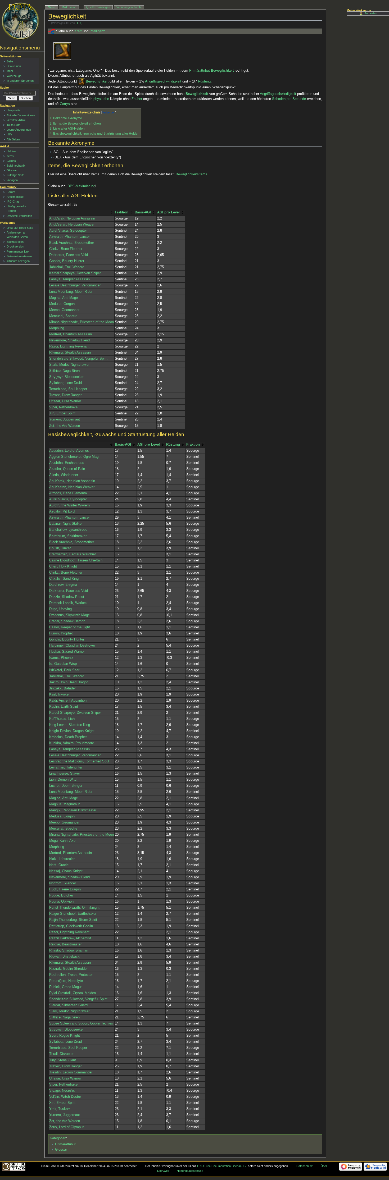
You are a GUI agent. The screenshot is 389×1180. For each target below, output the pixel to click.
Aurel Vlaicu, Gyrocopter (68, 230)
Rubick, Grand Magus (66, 987)
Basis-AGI (143, 212)
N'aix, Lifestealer (62, 859)
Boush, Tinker (60, 548)
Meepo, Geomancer (64, 310)
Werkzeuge (14, 75)
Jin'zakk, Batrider (62, 688)
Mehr (10, 70)
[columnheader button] (81, 212)
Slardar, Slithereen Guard (68, 1005)
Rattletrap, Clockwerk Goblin (71, 926)
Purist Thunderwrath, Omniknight (74, 907)
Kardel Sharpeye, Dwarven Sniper (75, 273)
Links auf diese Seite (20, 227)
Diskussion (69, 7)
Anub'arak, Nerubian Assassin (72, 218)
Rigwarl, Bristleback (64, 956)
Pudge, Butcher (61, 895)
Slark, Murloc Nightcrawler (69, 365)
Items (10, 156)
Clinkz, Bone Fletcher (65, 249)
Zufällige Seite (15, 175)
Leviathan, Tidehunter (65, 767)
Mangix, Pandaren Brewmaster (72, 810)
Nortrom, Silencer (62, 883)
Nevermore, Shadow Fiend (69, 340)
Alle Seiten (13, 139)
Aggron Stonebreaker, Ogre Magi (74, 457)
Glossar (61, 1149)
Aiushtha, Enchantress (66, 463)
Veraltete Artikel (16, 120)
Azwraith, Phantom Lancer (69, 237)
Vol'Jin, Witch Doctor (65, 1097)
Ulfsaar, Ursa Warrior (65, 401)
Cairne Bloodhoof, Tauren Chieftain (75, 560)
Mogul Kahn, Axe (62, 841)
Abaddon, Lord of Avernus (69, 450)
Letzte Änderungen (19, 129)
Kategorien (58, 1138)
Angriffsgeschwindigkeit (163, 81)
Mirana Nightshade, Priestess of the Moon (81, 322)
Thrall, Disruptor (61, 1054)
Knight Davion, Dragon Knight (71, 731)
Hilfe (9, 134)
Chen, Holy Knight (63, 566)
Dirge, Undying (60, 609)
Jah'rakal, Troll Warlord (66, 267)
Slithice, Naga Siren (64, 371)
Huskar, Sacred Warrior (67, 651)
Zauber (137, 99)
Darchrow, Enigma (63, 585)
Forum (11, 192)
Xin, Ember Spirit (62, 413)
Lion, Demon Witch (63, 779)
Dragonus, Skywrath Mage (69, 615)
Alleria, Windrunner (63, 475)
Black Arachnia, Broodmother (71, 243)
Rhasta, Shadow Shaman (68, 950)
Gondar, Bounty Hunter (66, 261)
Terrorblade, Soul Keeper (68, 389)
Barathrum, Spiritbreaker (68, 536)
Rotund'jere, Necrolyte (66, 981)
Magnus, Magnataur (64, 804)
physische (101, 99)
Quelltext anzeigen (98, 7)
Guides (11, 160)
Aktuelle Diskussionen (21, 115)
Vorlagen (12, 180)
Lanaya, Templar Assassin (69, 279)
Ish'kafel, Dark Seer (64, 670)
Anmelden (370, 13)
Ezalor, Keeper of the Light (69, 627)
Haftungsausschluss (190, 1170)
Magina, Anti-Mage (63, 298)
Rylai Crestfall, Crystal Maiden (72, 993)
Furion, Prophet (61, 633)
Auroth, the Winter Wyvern (69, 505)
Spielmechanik (16, 165)
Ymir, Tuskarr (59, 1109)
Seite (51, 7)
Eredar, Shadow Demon (67, 621)
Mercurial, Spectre (63, 316)
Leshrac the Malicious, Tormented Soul (79, 761)
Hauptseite (13, 110)
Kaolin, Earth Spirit (63, 706)
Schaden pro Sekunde (289, 99)
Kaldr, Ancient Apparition (68, 700)
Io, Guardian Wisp (63, 664)
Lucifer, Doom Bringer (65, 786)
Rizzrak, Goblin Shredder (68, 969)
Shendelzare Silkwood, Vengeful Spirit (78, 358)
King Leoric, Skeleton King (69, 725)
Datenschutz (304, 1166)
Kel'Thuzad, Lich (62, 719)
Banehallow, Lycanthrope (68, 530)
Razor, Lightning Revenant (69, 346)
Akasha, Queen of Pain (67, 469)
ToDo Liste (13, 124)
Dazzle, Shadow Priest (66, 597)
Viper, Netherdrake (63, 407)
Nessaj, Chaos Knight (66, 871)
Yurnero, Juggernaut (64, 419)
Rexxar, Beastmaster (65, 944)
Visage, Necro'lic (62, 1090)
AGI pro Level (168, 212)
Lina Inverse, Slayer (64, 773)
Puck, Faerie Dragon (65, 889)
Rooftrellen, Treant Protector (71, 975)
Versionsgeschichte (129, 7)
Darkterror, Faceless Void (68, 255)
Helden (11, 151)
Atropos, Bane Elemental (68, 493)
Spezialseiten (15, 241)
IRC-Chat (13, 201)
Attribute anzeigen (18, 261)
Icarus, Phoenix (61, 658)
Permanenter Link (18, 251)
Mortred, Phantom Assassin (70, 334)
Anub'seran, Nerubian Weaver (71, 224)
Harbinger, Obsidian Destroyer (72, 645)
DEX (79, 23)
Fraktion (121, 212)
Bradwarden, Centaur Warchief (72, 554)
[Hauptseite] (20, 21)
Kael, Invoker (59, 694)
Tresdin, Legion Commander (70, 1072)
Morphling (56, 328)
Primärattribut (199, 70)
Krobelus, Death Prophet (68, 737)
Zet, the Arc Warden (64, 426)
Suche (4, 87)
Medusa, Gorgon (62, 304)
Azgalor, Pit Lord (62, 511)
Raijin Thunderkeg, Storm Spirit (73, 920)
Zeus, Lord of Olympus (66, 1127)
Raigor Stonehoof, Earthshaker (72, 914)
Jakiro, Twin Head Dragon (68, 682)
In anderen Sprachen (20, 80)
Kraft (78, 31)
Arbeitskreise (15, 196)
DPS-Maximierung (81, 186)
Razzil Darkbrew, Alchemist (70, 938)
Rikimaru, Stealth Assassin (70, 352)
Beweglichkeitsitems (191, 174)
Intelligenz (97, 31)
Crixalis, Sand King (64, 578)
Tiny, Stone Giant (62, 1060)
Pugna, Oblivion (61, 901)
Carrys (65, 104)
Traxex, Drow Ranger (65, 395)
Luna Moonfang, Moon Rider (70, 292)
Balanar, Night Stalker (66, 523)
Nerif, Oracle (59, 865)
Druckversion (15, 246)
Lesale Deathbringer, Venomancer (75, 285)
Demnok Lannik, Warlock (68, 603)
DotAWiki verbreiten (19, 215)
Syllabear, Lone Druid (65, 383)
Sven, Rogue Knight (64, 1035)
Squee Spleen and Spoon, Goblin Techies (81, 1023)
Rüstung (204, 81)
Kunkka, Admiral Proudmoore (71, 743)
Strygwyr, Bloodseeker (66, 377)
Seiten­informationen (19, 256)
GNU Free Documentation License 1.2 (221, 1166)
